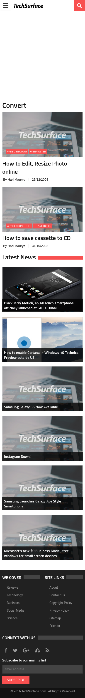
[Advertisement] (42, 53)
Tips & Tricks (42, 226)
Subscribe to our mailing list (24, 660)
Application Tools (19, 226)
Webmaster (38, 151)
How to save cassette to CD (36, 237)
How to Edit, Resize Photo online (34, 167)
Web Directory (17, 151)
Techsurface (28, 5)
